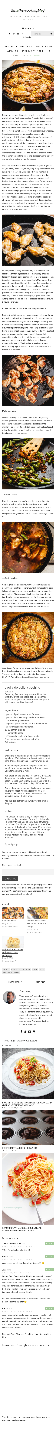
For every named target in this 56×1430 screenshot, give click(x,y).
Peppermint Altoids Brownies (19, 1148)
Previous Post (15, 982)
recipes (20, 46)
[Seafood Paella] (13, 913)
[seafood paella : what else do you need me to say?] (37, 913)
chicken (15, 969)
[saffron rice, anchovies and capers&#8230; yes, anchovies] (13, 942)
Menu (29, 28)
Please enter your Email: (11, 865)
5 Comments (36, 55)
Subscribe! (28, 37)
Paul (6, 1256)
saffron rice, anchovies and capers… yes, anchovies (12, 952)
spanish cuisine (43, 46)
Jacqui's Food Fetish (11, 1243)
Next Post (40, 982)
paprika (26, 969)
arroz (6, 969)
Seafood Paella (9, 920)
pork (35, 969)
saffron (7, 973)
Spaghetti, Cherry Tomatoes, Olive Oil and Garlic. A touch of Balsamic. (27, 1104)
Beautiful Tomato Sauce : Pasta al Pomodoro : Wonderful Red (22, 1229)
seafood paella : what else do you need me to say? (36, 923)
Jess (4, 1270)
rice (29, 46)
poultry (9, 46)
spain (17, 973)
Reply (49, 1243)
